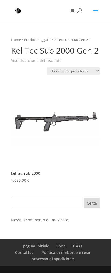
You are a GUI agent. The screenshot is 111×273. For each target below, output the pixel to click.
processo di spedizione (53, 258)
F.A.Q (77, 245)
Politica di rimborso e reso (65, 252)
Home (16, 39)
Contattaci (24, 252)
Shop (61, 245)
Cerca (92, 203)
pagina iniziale (36, 245)
